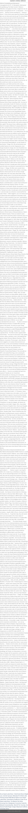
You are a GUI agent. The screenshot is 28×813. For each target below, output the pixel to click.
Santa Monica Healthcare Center (15, 799)
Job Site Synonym (7, 795)
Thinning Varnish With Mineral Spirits (9, 797)
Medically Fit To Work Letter (20, 795)
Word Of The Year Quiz (20, 805)
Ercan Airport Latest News (6, 794)
